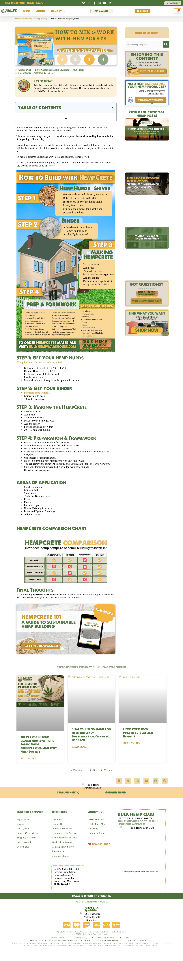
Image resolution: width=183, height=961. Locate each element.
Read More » (29, 758)
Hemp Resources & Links (64, 837)
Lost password (24, 842)
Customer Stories (60, 855)
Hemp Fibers (77, 69)
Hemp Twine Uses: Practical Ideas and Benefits (138, 732)
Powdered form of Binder (37, 392)
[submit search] (166, 44)
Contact (20, 823)
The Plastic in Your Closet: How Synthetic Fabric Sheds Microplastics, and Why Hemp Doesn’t (38, 744)
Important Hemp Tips (62, 828)
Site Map (130, 937)
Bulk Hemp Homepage (23, 18)
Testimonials (58, 851)
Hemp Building (41, 18)
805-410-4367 (101, 844)
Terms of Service (56, 937)
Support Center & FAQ (28, 833)
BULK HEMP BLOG (146, 33)
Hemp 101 (57, 823)
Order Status (23, 846)
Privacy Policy (81, 937)
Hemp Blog (57, 819)
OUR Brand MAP (97, 823)
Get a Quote (23, 828)
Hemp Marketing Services (64, 833)
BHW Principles (96, 819)
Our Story (93, 828)
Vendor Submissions (62, 842)
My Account (23, 819)
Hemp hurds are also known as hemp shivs (39, 362)
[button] (28, 11)
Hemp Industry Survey (63, 846)
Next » (108, 770)
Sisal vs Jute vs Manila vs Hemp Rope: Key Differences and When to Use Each (91, 734)
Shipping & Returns (26, 837)
